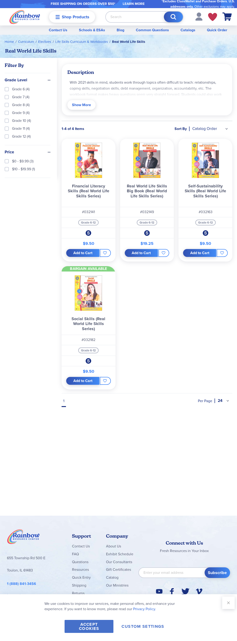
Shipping (79, 585)
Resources (80, 569)
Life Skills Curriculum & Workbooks (81, 41)
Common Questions (152, 30)
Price (9, 152)
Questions (80, 562)
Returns (78, 593)
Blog (120, 30)
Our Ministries (117, 585)
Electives (44, 41)
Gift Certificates (118, 569)
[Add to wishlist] (105, 253)
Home (9, 41)
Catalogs (188, 30)
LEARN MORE (134, 3)
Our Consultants (119, 562)
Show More (81, 104)
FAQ (75, 554)
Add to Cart (82, 253)
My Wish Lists (212, 16)
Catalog (112, 577)
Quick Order (217, 30)
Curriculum (26, 41)
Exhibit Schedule (119, 554)
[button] (199, 16)
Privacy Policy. (144, 609)
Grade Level (16, 80)
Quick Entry (81, 577)
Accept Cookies (89, 626)
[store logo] (24, 16)
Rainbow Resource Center (23, 537)
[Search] (173, 17)
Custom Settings (143, 626)
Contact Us (58, 30)
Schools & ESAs (92, 30)
